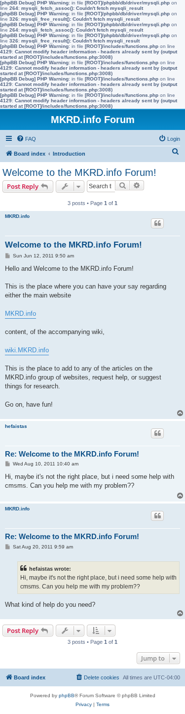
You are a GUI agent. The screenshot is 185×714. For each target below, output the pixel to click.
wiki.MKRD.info (27, 350)
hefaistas (16, 426)
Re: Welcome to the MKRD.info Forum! (72, 454)
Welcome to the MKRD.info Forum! (79, 172)
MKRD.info (17, 216)
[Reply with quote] (157, 223)
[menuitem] (26, 139)
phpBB (66, 695)
